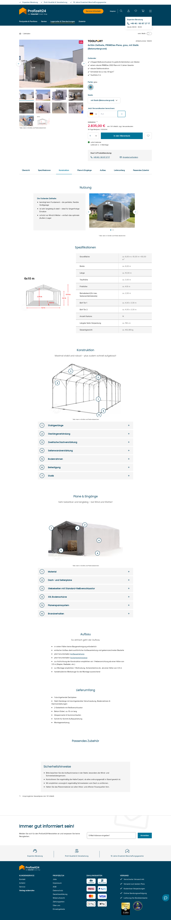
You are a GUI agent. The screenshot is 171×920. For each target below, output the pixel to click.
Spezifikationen (44, 170)
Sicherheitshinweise (78, 657)
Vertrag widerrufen (26, 890)
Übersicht (26, 170)
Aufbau (103, 170)
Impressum (57, 883)
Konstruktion (64, 170)
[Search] (121, 11)
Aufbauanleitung (77, 654)
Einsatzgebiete (59, 909)
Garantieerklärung (60, 894)
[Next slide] (83, 63)
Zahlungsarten (58, 901)
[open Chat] (165, 897)
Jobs (55, 879)
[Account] (128, 11)
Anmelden (145, 835)
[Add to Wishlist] (148, 136)
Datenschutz (58, 890)
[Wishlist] (136, 11)
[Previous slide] (18, 63)
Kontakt (22, 879)
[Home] (20, 34)
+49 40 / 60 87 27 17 (140, 23)
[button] (143, 11)
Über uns (56, 905)
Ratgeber (113, 11)
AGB (54, 886)
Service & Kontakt (93, 11)
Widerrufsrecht (59, 898)
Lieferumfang (119, 170)
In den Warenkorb (122, 135)
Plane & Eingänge (84, 170)
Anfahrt (22, 883)
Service (22, 886)
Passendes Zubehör (141, 170)
